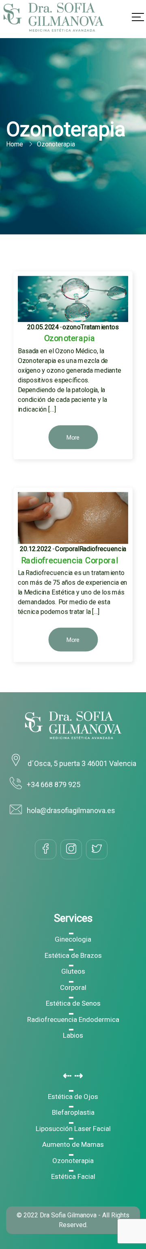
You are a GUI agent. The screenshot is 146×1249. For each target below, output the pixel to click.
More (73, 437)
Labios (73, 1035)
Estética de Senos (73, 1003)
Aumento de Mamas (73, 1144)
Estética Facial (73, 1176)
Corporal (67, 549)
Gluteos (73, 971)
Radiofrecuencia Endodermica (73, 1019)
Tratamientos (100, 327)
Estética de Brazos (73, 955)
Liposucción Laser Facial (73, 1129)
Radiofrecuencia (103, 549)
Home (14, 144)
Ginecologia (73, 939)
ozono (71, 327)
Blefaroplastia (73, 1112)
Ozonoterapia (73, 1161)
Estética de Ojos (73, 1096)
